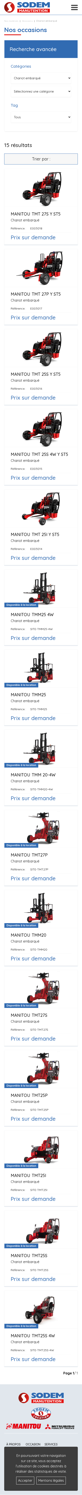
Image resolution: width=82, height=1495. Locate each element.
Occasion (33, 1444)
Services (51, 1444)
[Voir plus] (41, 206)
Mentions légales (51, 1480)
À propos (13, 1444)
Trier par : (41, 159)
